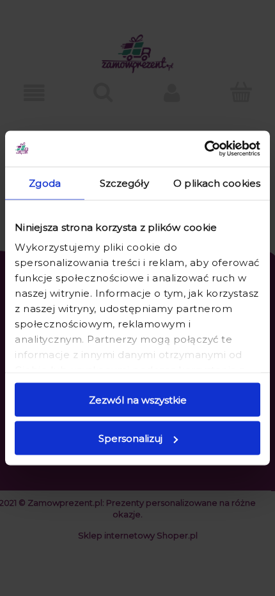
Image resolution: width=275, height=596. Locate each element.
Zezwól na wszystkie (138, 399)
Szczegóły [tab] (124, 182)
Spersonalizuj (130, 438)
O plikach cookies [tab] (216, 182)
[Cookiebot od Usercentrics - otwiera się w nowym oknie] (204, 149)
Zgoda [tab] (45, 182)
